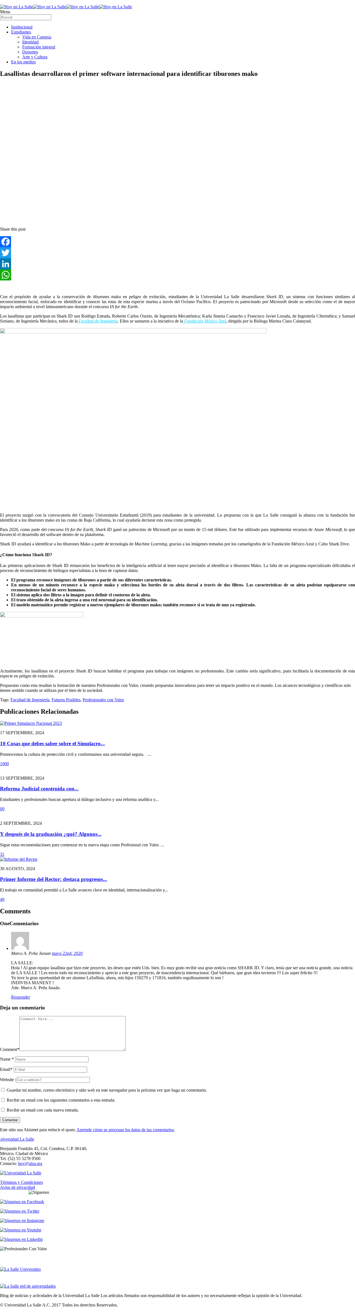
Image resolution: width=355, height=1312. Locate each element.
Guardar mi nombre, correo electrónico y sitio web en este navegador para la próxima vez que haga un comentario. (107, 1090)
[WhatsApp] (177, 274)
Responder (20, 997)
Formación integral (38, 47)
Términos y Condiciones (21, 1182)
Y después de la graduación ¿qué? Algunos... (51, 834)
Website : (8, 1079)
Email (6, 1069)
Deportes (30, 52)
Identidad (30, 42)
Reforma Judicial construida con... (39, 789)
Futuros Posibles (66, 699)
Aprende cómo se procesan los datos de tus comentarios (125, 1129)
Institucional (21, 27)
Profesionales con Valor (103, 699)
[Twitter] (177, 252)
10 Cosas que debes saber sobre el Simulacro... (52, 743)
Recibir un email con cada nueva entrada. (43, 1110)
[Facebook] (177, 241)
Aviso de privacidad (17, 1187)
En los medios (23, 62)
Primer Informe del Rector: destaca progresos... (53, 879)
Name (7, 1059)
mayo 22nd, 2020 (67, 953)
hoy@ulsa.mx (30, 1163)
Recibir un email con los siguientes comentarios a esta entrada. (61, 1100)
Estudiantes (21, 32)
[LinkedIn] (177, 263)
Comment (9, 1049)
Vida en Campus (36, 37)
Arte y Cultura (34, 57)
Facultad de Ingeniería (98, 321)
